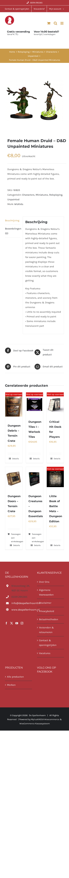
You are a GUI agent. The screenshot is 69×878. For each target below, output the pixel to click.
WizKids (18, 204)
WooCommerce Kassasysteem (34, 723)
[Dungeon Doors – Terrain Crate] (13, 478)
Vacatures (44, 653)
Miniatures (42, 194)
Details (15, 458)
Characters (28, 194)
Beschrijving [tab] (12, 220)
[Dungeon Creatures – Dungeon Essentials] (34, 478)
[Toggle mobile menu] (62, 23)
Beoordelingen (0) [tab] (12, 231)
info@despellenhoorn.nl (21, 603)
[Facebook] (6, 623)
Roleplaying (55, 194)
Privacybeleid (46, 611)
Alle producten (15, 676)
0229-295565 (36, 3)
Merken (11, 684)
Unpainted (13, 199)
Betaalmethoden (48, 619)
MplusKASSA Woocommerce (45, 719)
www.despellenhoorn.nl (21, 609)
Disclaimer (45, 602)
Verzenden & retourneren (46, 630)
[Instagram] (22, 623)
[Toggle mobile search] (55, 23)
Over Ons (44, 581)
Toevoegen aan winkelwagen (17, 538)
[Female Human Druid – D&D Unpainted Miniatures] (34, 100)
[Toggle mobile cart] (48, 23)
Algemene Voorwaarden (46, 592)
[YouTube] (16, 623)
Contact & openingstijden (47, 643)
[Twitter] (11, 623)
